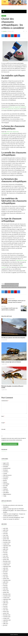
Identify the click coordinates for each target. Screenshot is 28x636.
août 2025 (5, 547)
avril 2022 (5, 608)
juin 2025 (5, 551)
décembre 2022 (6, 594)
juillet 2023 (5, 582)
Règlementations (7, 494)
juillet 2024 (5, 570)
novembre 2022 (6, 596)
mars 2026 (5, 535)
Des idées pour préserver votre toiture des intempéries (13, 337)
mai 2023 (5, 585)
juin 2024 (5, 571)
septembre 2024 (7, 566)
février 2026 (6, 537)
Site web (3, 429)
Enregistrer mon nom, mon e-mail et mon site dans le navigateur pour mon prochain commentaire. (13, 439)
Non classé (5, 490)
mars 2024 (5, 577)
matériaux (5, 489)
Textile (4, 496)
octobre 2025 (6, 544)
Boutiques (5, 470)
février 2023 (6, 590)
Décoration (5, 477)
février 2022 (6, 611)
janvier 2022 (6, 613)
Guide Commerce (14, 634)
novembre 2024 (6, 563)
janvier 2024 (6, 578)
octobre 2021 (6, 618)
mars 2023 (5, 589)
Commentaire (4, 400)
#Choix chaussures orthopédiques (10, 285)
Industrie (5, 482)
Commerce (5, 471)
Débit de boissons (7, 475)
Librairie (5, 487)
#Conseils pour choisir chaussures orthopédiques (14, 287)
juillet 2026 (5, 530)
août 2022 (5, 601)
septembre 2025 (7, 545)
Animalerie (5, 466)
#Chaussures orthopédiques (11, 283)
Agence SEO (6, 463)
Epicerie (5, 480)
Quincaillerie (6, 492)
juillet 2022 (5, 602)
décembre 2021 (6, 615)
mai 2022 (5, 606)
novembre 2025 (6, 542)
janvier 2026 (6, 538)
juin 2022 (5, 604)
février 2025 (6, 557)
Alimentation (6, 464)
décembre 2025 (6, 540)
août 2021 (5, 622)
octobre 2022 (6, 597)
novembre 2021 (6, 616)
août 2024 (5, 568)
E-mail (3, 422)
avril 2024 (5, 575)
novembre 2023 (6, 580)
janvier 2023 (6, 592)
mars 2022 (5, 609)
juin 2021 (5, 625)
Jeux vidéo (5, 485)
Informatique (6, 484)
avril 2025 (5, 554)
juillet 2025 (5, 549)
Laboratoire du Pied (21, 260)
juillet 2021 (5, 623)
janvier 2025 (6, 559)
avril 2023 (5, 587)
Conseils (4, 15)
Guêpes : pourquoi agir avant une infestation (11, 362)
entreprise (5, 478)
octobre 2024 (6, 564)
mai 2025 (5, 552)
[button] (3, 11)
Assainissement (6, 468)
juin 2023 (5, 583)
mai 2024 (5, 573)
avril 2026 (5, 533)
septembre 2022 (7, 599)
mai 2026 (5, 532)
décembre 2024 (6, 561)
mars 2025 (5, 556)
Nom (2, 416)
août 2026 (5, 528)
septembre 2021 (7, 620)
